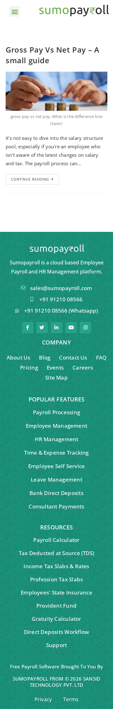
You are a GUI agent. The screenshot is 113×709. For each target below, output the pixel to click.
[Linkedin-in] (56, 327)
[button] (14, 11)
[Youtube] (71, 327)
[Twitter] (42, 327)
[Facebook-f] (27, 327)
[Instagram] (85, 327)
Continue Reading (30, 179)
